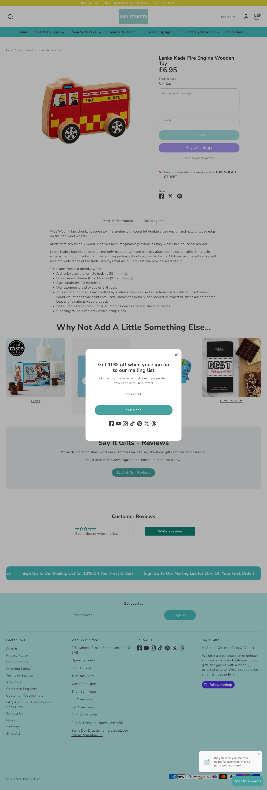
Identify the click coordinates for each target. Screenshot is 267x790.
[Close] (176, 354)
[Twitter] (146, 423)
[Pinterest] (139, 423)
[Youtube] (118, 423)
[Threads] (153, 423)
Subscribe (133, 410)
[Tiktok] (132, 423)
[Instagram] (125, 423)
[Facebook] (111, 423)
